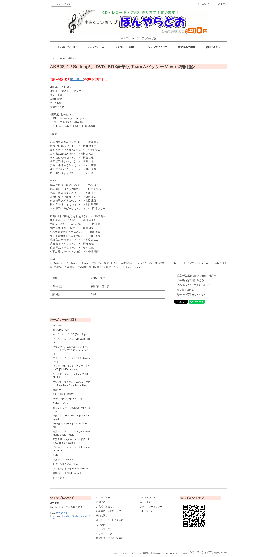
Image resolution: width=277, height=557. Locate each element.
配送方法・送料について (108, 511)
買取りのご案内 (186, 47)
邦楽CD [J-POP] (61, 330)
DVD (62, 58)
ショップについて (158, 47)
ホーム (53, 58)
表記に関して (77, 79)
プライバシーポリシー (151, 506)
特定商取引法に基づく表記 (109, 538)
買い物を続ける (185, 289)
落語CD (57, 389)
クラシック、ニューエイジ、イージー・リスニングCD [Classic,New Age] (71, 350)
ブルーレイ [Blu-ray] (63, 459)
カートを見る (146, 502)
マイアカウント (203, 3)
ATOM (149, 511)
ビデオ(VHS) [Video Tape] (66, 464)
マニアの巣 (62, 513)
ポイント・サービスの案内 (109, 520)
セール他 (57, 325)
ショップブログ (104, 533)
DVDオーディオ (61, 403)
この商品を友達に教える (190, 280)
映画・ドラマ (74, 58)
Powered (185, 553)
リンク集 (100, 524)
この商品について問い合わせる (194, 285)
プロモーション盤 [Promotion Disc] (70, 468)
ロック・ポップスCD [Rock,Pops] (70, 334)
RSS (142, 511)
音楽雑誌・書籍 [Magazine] (67, 473)
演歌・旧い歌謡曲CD (63, 394)
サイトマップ (103, 529)
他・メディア (60, 477)
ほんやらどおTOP (67, 47)
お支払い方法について (107, 506)
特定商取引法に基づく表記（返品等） (198, 275)
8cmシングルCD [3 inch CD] (67, 398)
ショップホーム (95, 47)
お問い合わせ (213, 47)
